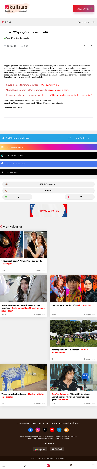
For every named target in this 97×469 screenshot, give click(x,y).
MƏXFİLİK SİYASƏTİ (71, 423)
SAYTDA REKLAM (54, 423)
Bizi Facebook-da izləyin (15, 164)
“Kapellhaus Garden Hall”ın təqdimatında (37, 90)
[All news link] (92, 465)
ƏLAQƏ (34, 423)
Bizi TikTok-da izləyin (14, 155)
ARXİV (41, 423)
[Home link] (48, 465)
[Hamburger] (4, 465)
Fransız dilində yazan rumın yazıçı (49, 95)
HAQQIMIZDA (23, 423)
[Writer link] (70, 465)
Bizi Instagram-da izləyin (15, 147)
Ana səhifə (82, 22)
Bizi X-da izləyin (12, 172)
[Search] (25, 465)
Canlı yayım (82, 9)
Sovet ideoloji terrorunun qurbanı (32, 85)
